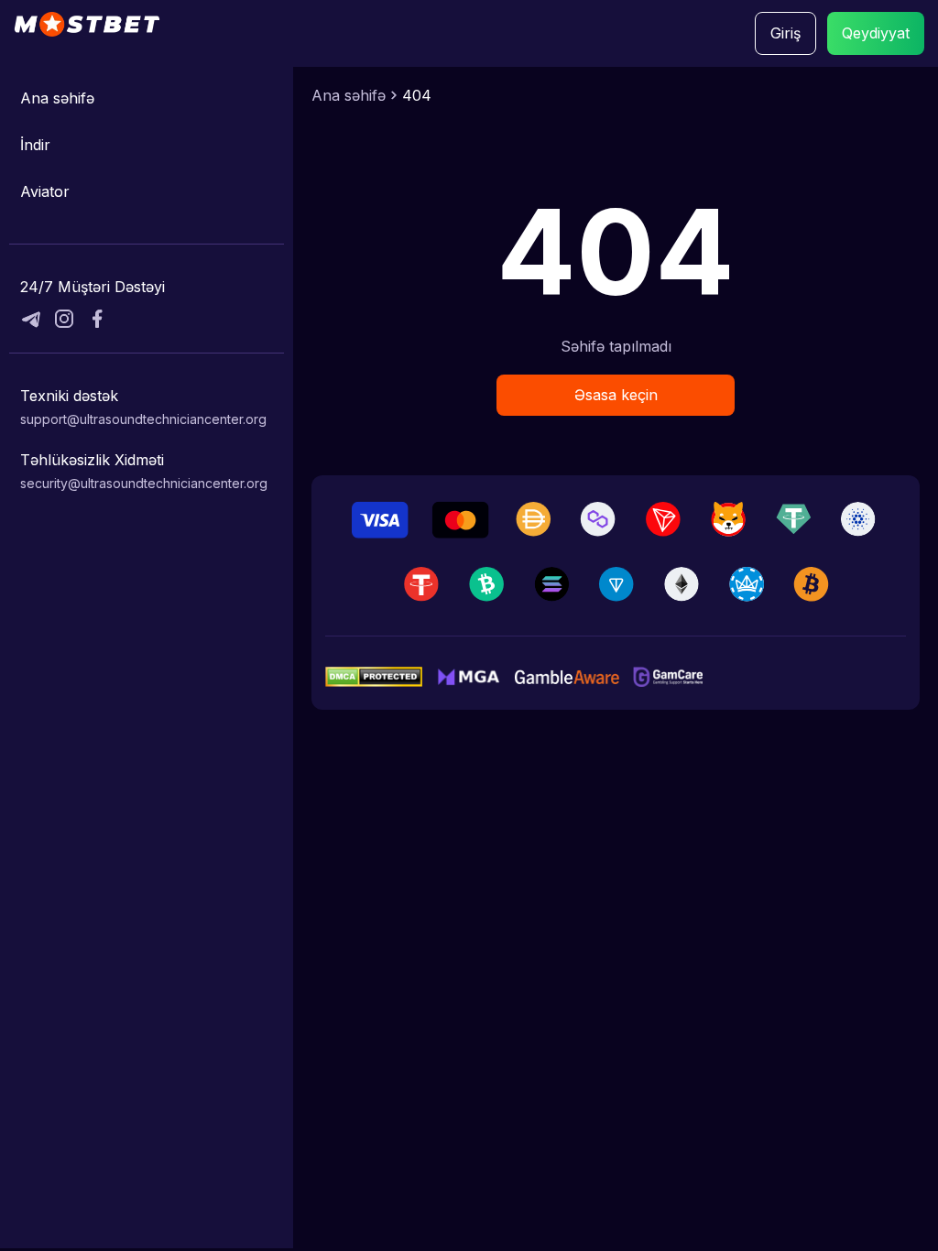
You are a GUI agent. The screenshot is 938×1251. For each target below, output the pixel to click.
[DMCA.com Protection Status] (373, 677)
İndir (35, 145)
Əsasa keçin (616, 395)
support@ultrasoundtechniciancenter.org (143, 419)
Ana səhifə (57, 98)
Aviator (45, 191)
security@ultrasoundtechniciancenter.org (143, 483)
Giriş (785, 33)
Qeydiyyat (876, 33)
